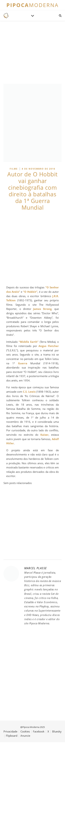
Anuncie (25, 735)
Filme (14, 168)
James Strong (42, 309)
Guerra (22, 363)
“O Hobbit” (30, 291)
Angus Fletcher (48, 346)
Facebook (38, 731)
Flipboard (11, 735)
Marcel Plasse (35, 568)
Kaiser (44, 434)
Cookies (25, 731)
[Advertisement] (32, 248)
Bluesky (57, 731)
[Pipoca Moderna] (6, 15)
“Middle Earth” (28, 341)
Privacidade (10, 731)
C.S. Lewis (29, 391)
